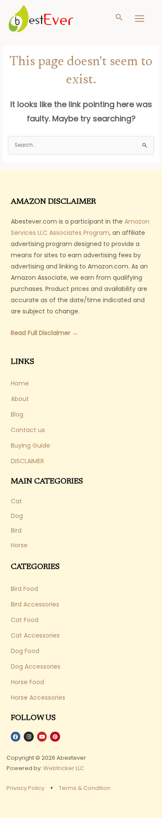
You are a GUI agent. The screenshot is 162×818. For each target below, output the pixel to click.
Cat (16, 501)
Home (20, 383)
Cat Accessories (35, 635)
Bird (16, 530)
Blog (17, 414)
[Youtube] (42, 736)
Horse (19, 545)
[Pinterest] (55, 736)
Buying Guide (30, 445)
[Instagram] (28, 736)
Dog (17, 516)
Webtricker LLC (63, 768)
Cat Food (24, 620)
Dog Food (25, 651)
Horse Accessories (38, 697)
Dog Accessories (35, 666)
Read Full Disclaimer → (44, 332)
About (20, 399)
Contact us (28, 430)
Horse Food (27, 682)
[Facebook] (15, 736)
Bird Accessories (35, 604)
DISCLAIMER (27, 461)
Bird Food (24, 588)
